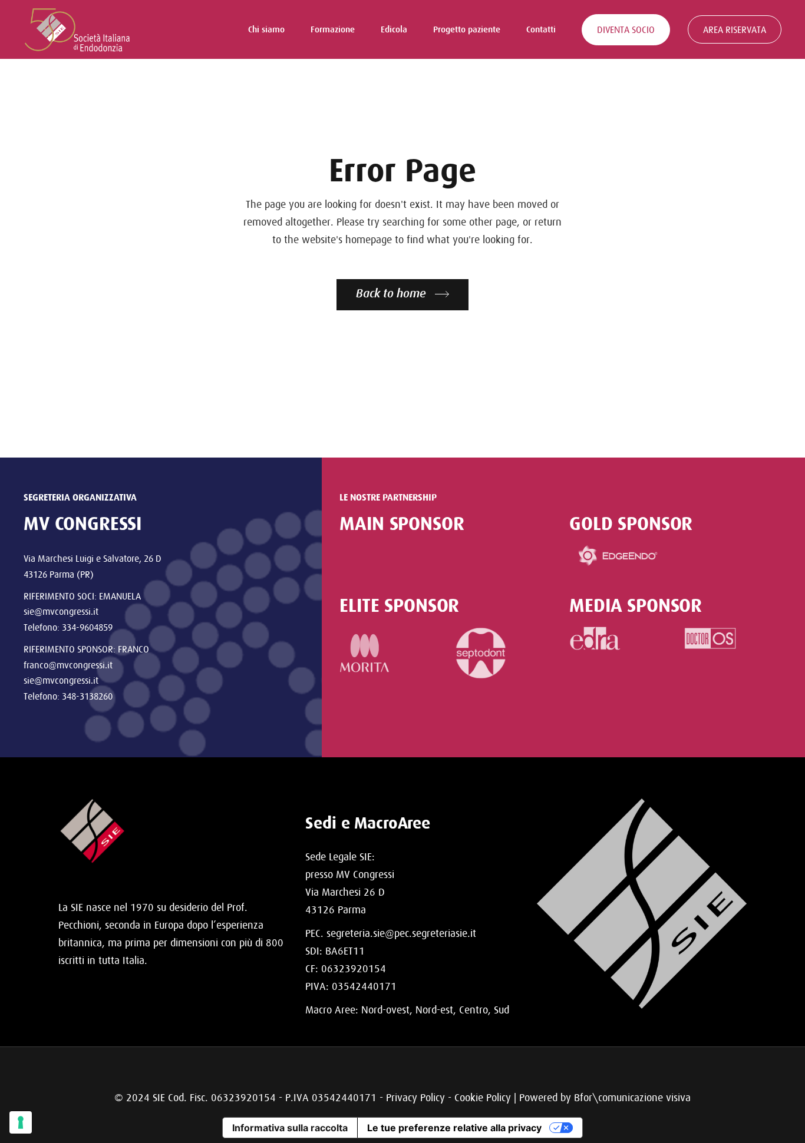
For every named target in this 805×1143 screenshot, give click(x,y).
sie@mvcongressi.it (61, 611)
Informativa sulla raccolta (290, 1128)
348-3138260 (87, 696)
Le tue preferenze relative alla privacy (454, 1128)
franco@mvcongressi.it (68, 665)
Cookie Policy (482, 1097)
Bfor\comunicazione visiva (632, 1097)
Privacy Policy (415, 1097)
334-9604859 (87, 627)
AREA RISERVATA (734, 29)
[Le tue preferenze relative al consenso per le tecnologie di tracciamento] (20, 1122)
